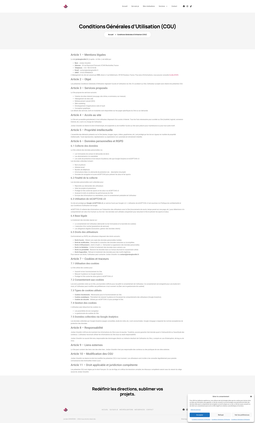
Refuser (221, 415)
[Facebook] (184, 6)
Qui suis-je (135, 6)
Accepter (199, 415)
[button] (251, 396)
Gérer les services (196, 409)
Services (162, 6)
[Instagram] (187, 6)
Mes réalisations (149, 6)
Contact (174, 6)
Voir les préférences (242, 415)
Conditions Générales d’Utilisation (201, 419)
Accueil (124, 6)
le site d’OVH (173, 75)
